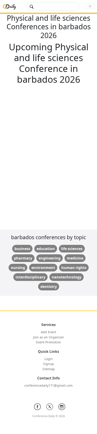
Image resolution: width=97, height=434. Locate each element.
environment (43, 267)
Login (48, 359)
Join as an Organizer (48, 337)
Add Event (48, 332)
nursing (18, 267)
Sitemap (48, 369)
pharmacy (23, 258)
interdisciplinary (30, 277)
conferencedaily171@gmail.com (48, 385)
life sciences (72, 248)
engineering (49, 258)
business (22, 248)
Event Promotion (48, 342)
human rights (73, 267)
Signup (48, 364)
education (46, 248)
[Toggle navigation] (90, 6)
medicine (75, 258)
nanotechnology (66, 277)
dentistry (48, 286)
